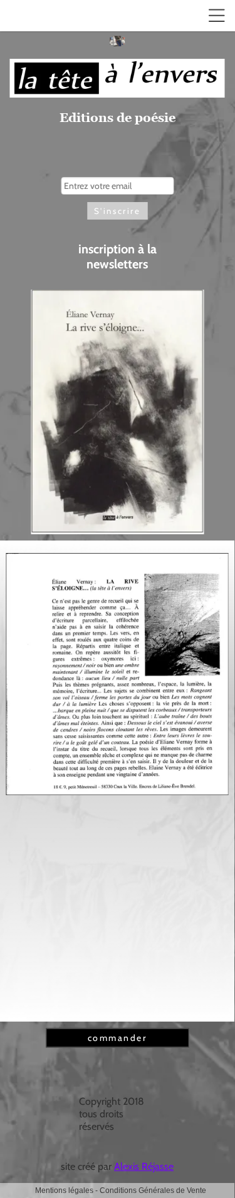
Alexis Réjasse (144, 1166)
